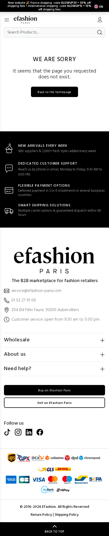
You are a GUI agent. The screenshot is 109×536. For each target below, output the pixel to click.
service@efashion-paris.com (36, 291)
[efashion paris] (28, 20)
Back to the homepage (54, 92)
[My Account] (99, 20)
